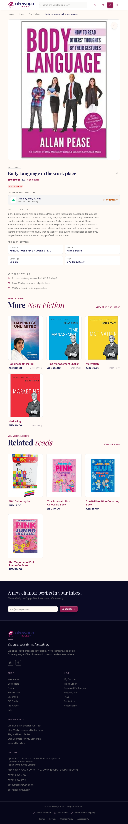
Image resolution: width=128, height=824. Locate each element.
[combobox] (64, 5)
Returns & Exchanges (75, 688)
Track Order (70, 683)
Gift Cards (13, 701)
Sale (10, 710)
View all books (112, 444)
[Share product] (117, 173)
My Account (70, 679)
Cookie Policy (66, 819)
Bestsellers (13, 683)
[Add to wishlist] (114, 25)
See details (33, 179)
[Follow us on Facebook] (18, 663)
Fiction (11, 688)
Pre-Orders (14, 705)
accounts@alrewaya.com (21, 784)
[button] (95, 5)
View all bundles (16, 743)
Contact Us (69, 701)
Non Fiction (34, 14)
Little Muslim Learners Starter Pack (25, 730)
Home (11, 14)
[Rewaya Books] (61, 634)
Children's (13, 697)
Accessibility (70, 705)
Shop (21, 14)
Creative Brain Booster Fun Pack (24, 725)
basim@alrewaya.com (19, 789)
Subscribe (67, 609)
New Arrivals (14, 679)
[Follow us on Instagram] (10, 663)
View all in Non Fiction (108, 307)
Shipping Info (71, 692)
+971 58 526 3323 (17, 774)
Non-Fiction (14, 692)
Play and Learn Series (19, 734)
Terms (42, 819)
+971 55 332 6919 (17, 779)
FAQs (66, 697)
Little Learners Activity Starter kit (24, 738)
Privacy (52, 819)
